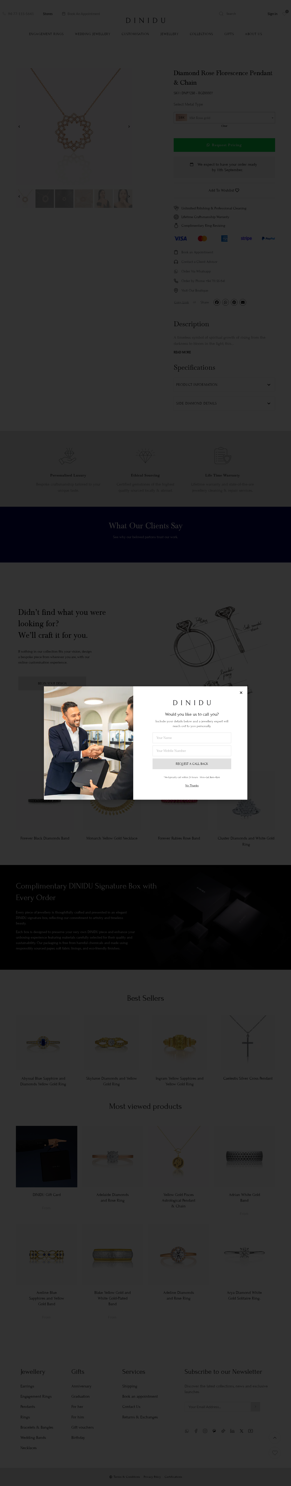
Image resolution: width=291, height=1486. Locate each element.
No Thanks (192, 785)
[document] (145, 743)
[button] (241, 692)
